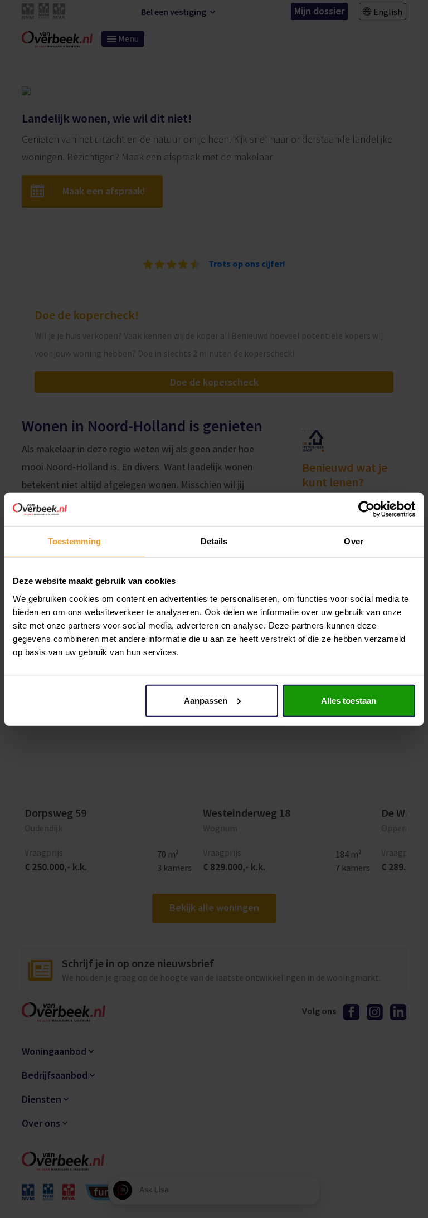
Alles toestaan (348, 700)
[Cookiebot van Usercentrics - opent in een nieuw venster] (366, 509)
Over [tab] (353, 541)
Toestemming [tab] (74, 541)
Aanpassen (205, 700)
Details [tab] (214, 541)
